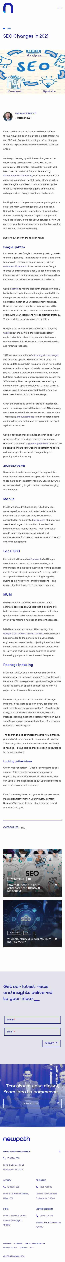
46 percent (35, 558)
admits (15, 288)
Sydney (7, 1180)
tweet (6, 332)
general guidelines (38, 443)
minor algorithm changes (45, 355)
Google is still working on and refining (23, 633)
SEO (23, 827)
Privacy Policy (10, 1247)
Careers (18, 1243)
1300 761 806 (13, 1158)
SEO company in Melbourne (17, 175)
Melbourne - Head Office (16, 1151)
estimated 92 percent (14, 266)
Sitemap (23, 1247)
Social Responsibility (35, 1243)
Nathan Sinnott (26, 113)
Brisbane (41, 1180)
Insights (7, 1243)
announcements (25, 416)
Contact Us (30, 1103)
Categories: (11, 827)
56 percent (39, 519)
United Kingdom (44, 1209)
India (5, 1209)
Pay (32, 1247)
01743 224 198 (46, 1215)
